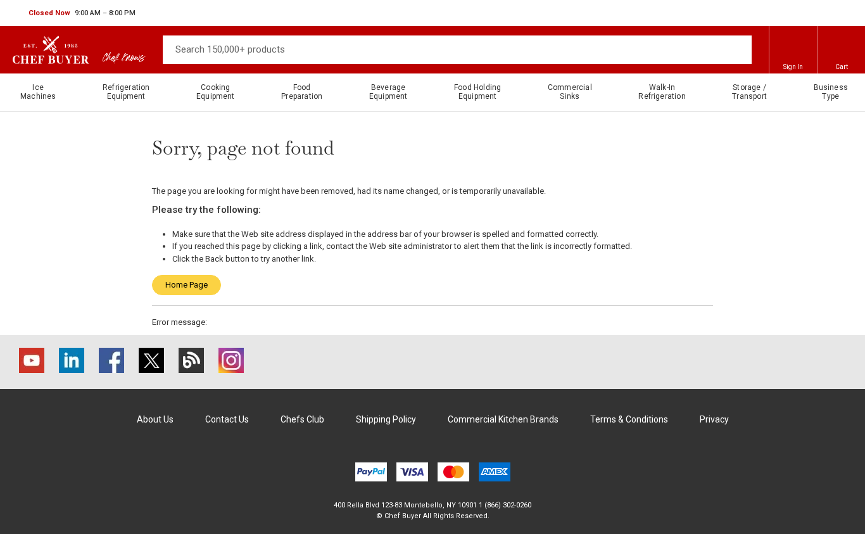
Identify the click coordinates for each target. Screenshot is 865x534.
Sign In (793, 66)
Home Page (186, 284)
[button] (82, 13)
